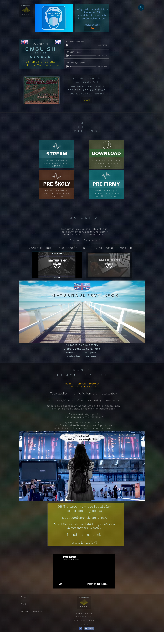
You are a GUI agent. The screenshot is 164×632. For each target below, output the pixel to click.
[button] (41, 90)
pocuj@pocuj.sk (84, 616)
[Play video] (57, 265)
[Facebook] (80, 628)
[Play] (67, 45)
